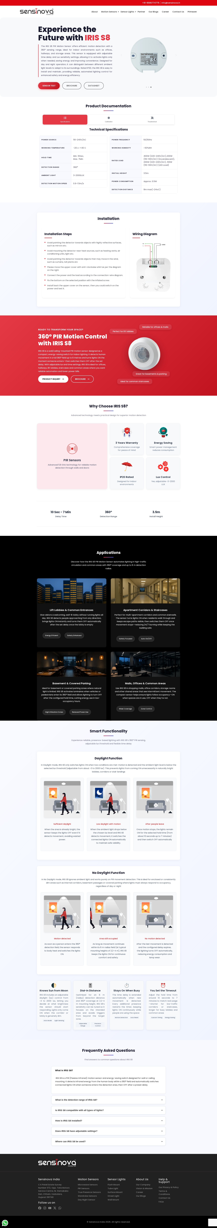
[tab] (65, 119)
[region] (32, 1208)
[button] (121, 55)
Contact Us (178, 11)
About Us (142, 1179)
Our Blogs (153, 11)
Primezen (192, 11)
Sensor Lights (127, 11)
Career (165, 11)
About (94, 11)
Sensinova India (49, 1179)
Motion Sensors (109, 11)
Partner (141, 11)
